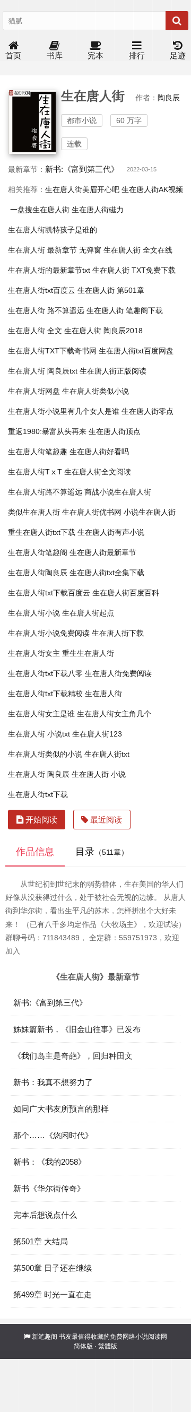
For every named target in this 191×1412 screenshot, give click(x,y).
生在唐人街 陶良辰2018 (103, 330)
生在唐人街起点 (88, 613)
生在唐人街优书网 (91, 512)
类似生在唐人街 (34, 512)
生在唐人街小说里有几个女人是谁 (63, 411)
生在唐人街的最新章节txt (49, 270)
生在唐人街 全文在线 (137, 250)
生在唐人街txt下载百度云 (49, 592)
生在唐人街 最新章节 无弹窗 (54, 250)
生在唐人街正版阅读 (113, 371)
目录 (101, 851)
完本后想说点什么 (45, 1214)
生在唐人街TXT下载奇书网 (52, 350)
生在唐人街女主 (34, 653)
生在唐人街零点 (147, 411)
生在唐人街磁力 (98, 209)
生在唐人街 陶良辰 (39, 774)
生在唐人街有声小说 (110, 532)
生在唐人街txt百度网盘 (136, 350)
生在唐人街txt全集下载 (107, 572)
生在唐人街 (103, 693)
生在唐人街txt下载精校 (45, 693)
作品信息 (35, 851)
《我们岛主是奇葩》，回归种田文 (73, 1055)
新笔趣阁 (44, 1336)
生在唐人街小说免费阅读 (49, 633)
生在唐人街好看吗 (99, 451)
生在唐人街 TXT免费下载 (134, 270)
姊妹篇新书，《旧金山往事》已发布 (77, 1029)
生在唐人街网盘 (34, 391)
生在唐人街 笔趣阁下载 (124, 310)
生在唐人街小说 (34, 613)
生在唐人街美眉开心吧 (82, 189)
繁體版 (107, 1346)
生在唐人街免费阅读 (118, 673)
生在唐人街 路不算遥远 (46, 310)
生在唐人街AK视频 (152, 189)
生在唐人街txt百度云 (41, 290)
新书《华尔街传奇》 (49, 1188)
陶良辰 (169, 97)
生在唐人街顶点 (115, 431)
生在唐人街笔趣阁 (37, 552)
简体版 (83, 1346)
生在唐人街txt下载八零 (45, 673)
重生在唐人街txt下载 (41, 532)
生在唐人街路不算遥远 (45, 492)
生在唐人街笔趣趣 (37, 451)
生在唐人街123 (97, 734)
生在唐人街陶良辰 (37, 572)
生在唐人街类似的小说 (45, 754)
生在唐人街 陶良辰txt (42, 371)
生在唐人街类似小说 (95, 391)
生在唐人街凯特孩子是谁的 (52, 230)
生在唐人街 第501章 (110, 290)
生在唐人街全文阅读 (97, 471)
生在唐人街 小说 (99, 774)
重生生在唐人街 (88, 653)
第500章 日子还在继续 (52, 1267)
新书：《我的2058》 (49, 1161)
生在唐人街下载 (118, 633)
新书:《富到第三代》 (82, 169)
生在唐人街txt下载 (38, 794)
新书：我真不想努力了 (53, 1082)
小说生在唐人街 (150, 512)
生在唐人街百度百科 (125, 592)
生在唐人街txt (106, 754)
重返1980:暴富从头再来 (47, 431)
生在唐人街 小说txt (39, 734)
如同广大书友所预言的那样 (61, 1108)
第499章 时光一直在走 (52, 1294)
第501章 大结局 (40, 1241)
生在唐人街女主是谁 (41, 713)
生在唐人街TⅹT (35, 471)
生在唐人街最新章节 (103, 552)
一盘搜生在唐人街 (40, 209)
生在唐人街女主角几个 (114, 713)
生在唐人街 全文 (35, 330)
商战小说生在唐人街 (117, 492)
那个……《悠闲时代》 (53, 1135)
